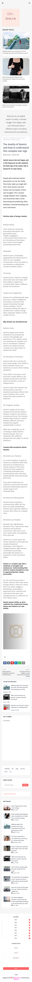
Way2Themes (17, 977)
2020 (22, 935)
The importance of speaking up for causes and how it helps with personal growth (19, 879)
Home (4, 138)
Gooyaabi (16, 979)
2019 (22, 938)
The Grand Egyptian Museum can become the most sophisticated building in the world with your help (19, 900)
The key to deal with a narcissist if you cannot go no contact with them (19, 838)
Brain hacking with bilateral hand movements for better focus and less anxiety (14, 79)
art (10, 771)
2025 (22, 922)
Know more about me (10, 794)
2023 (22, 927)
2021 (22, 933)
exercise (23, 768)
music (6, 771)
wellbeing (7, 768)
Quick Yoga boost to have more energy (19, 807)
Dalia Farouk (8, 154)
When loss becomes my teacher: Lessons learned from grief (18, 697)
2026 (22, 919)
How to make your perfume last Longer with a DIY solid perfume (19, 848)
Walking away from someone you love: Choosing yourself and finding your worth (19, 687)
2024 (22, 925)
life (8, 138)
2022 (22, 930)
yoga (17, 768)
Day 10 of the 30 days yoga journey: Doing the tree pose (19, 869)
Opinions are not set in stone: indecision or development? (20, 706)
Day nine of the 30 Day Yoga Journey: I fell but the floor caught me (19, 889)
